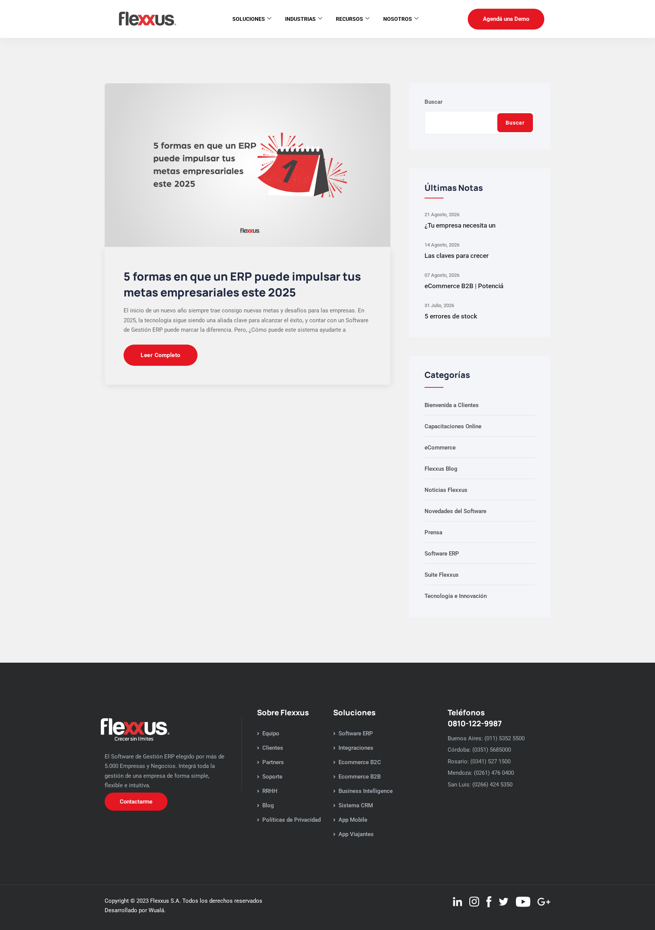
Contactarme (136, 801)
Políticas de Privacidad (291, 819)
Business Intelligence (365, 791)
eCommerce (440, 447)
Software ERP (442, 553)
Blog (268, 805)
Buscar (434, 101)
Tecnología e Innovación (456, 596)
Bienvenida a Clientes (452, 405)
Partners (273, 762)
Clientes (272, 747)
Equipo (270, 733)
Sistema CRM (355, 805)
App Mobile (352, 819)
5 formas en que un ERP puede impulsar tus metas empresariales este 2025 (242, 284)
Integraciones (355, 747)
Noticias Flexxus (446, 490)
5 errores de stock (451, 316)
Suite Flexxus (442, 574)
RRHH (269, 791)
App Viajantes (356, 834)
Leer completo (160, 355)
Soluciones (248, 19)
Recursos (349, 19)
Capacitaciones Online (453, 426)
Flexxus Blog (441, 468)
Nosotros (397, 19)
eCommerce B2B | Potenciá (464, 286)
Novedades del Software (455, 511)
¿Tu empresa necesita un (460, 225)
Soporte (272, 776)
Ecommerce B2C (359, 762)
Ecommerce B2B (359, 776)
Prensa (433, 532)
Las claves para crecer (457, 255)
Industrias (300, 19)
